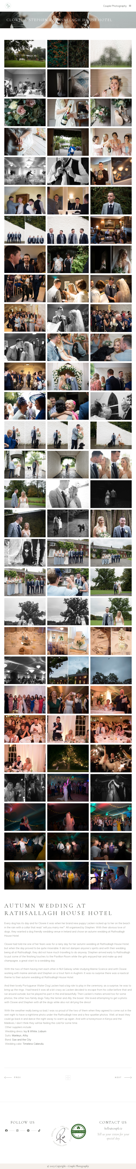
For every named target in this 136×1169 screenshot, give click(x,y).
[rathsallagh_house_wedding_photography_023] (68, 259)
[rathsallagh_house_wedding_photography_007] (25, 112)
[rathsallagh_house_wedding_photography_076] (25, 788)
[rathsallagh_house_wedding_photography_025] (25, 288)
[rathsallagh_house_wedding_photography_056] (68, 582)
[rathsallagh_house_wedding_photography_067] (25, 700)
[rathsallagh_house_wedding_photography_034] (25, 376)
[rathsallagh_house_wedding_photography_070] (25, 729)
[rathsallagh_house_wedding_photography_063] (111, 641)
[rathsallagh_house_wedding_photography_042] (111, 435)
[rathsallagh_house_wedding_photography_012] (68, 142)
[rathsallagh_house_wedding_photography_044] (68, 464)
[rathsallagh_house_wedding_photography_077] (68, 787)
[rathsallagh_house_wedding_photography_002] (68, 54)
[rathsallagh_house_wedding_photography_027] (111, 289)
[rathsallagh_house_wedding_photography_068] (68, 700)
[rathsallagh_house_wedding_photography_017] (68, 200)
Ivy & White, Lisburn (35, 1031)
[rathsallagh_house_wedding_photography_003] (111, 53)
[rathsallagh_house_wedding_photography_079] (68, 817)
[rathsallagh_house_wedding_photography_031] (25, 347)
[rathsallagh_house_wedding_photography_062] (25, 641)
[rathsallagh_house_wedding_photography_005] (111, 83)
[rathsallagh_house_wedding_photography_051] (111, 523)
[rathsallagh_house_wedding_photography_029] (68, 318)
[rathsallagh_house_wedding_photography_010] (111, 142)
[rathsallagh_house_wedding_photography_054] (111, 553)
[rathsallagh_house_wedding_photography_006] (68, 83)
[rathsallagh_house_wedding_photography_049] (68, 523)
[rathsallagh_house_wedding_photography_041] (68, 435)
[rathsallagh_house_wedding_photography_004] (25, 83)
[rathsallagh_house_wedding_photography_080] (25, 817)
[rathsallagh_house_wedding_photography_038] (68, 406)
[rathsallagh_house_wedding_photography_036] (111, 376)
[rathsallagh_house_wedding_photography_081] (111, 817)
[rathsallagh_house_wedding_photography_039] (111, 406)
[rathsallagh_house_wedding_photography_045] (111, 465)
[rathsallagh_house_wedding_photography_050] (25, 523)
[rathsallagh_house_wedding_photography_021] (111, 230)
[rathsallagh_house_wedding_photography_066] (111, 670)
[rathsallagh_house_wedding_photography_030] (111, 318)
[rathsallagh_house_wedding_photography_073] (25, 758)
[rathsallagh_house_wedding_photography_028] (25, 317)
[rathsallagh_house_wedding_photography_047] (25, 494)
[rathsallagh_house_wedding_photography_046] (68, 494)
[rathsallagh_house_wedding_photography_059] (25, 612)
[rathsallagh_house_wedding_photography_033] (111, 347)
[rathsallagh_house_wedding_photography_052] (25, 553)
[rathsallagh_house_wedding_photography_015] (68, 171)
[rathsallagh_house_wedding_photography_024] (111, 259)
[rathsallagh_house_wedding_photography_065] (68, 670)
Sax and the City (21, 1039)
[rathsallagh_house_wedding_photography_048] (111, 494)
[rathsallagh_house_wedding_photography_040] (25, 435)
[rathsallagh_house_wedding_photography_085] (68, 875)
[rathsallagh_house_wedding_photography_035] (68, 376)
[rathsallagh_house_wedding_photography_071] (68, 729)
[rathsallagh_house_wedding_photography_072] (111, 729)
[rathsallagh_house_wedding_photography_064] (25, 670)
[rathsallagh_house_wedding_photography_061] (68, 641)
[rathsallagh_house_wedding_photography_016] (25, 200)
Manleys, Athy (20, 1035)
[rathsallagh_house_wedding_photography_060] (111, 612)
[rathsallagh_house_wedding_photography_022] (25, 259)
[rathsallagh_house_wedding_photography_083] (25, 846)
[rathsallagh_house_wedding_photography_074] (68, 758)
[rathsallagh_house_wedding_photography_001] (25, 53)
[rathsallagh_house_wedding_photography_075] (111, 758)
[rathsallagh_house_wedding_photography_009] (68, 113)
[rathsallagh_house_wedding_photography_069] (111, 700)
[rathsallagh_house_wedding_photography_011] (25, 141)
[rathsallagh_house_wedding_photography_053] (68, 553)
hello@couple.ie (113, 1128)
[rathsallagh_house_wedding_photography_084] (111, 846)
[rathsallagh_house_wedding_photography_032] (68, 347)
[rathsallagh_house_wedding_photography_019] (25, 230)
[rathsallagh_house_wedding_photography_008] (111, 112)
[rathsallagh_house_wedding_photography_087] (111, 876)
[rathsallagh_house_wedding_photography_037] (25, 406)
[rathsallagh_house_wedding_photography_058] (68, 611)
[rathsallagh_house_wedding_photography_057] (111, 582)
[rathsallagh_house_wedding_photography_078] (111, 788)
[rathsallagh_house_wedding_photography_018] (111, 200)
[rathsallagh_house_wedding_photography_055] (25, 582)
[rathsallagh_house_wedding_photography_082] (68, 846)
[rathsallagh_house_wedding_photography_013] (25, 171)
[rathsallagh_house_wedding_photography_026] (68, 288)
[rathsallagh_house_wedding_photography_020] (68, 230)
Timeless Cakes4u (33, 1043)
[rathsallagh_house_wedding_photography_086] (25, 876)
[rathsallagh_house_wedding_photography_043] (25, 464)
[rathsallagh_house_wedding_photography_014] (111, 171)
